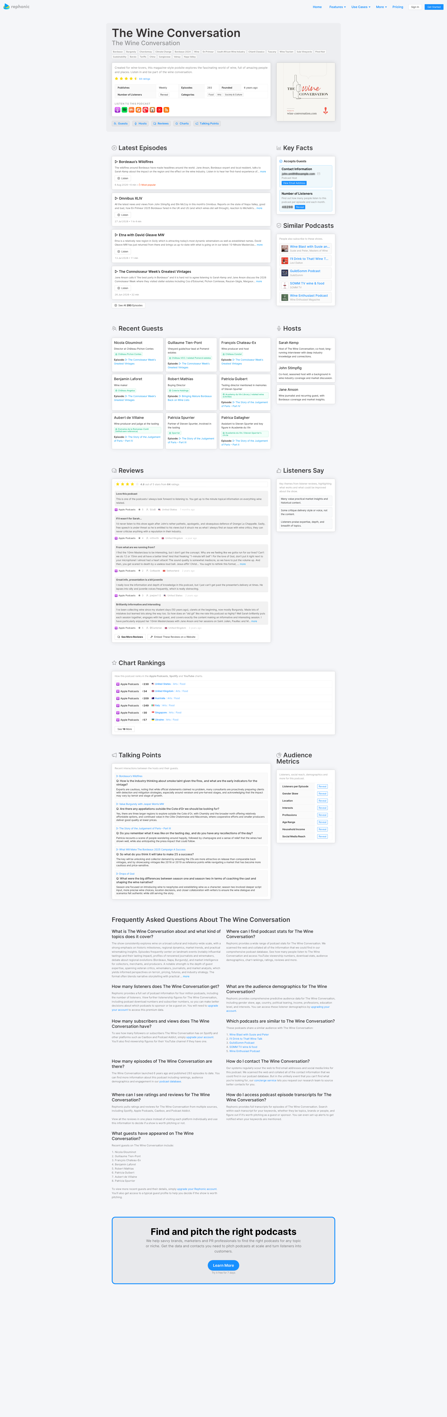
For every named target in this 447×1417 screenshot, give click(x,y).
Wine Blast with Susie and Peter (310, 246)
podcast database (170, 1081)
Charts (184, 123)
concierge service (265, 1080)
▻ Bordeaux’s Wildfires (129, 776)
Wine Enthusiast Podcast (309, 295)
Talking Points (209, 123)
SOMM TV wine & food (307, 283)
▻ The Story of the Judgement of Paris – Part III (143, 828)
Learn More (223, 1265)
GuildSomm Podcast (305, 271)
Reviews (163, 123)
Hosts (143, 123)
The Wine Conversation (146, 43)
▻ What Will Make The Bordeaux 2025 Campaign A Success (150, 849)
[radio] (116, 78)
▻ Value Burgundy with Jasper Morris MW (140, 803)
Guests (122, 123)
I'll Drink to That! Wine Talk (310, 259)
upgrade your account (199, 1037)
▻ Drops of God (125, 873)
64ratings (144, 78)
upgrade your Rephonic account (197, 1189)
